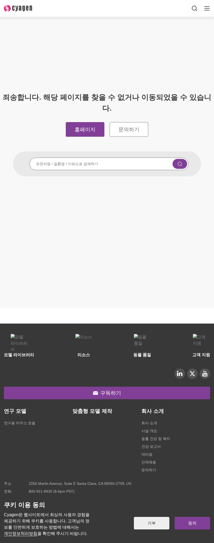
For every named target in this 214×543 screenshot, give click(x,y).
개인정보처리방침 (20, 533)
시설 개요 (149, 431)
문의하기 (128, 129)
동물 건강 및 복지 (155, 439)
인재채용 (148, 462)
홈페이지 (85, 129)
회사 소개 (149, 423)
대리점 (146, 454)
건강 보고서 (151, 446)
